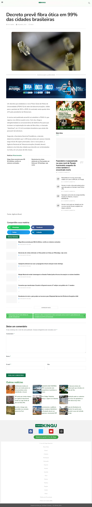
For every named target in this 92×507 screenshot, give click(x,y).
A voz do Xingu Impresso (46, 443)
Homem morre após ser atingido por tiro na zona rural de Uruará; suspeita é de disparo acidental (72, 206)
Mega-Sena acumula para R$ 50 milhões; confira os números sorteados (16, 161)
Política (46, 483)
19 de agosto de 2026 (25, 244)
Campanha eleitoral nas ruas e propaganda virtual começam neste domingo (40, 264)
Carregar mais (46, 307)
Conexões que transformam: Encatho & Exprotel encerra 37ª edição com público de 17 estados (46, 285)
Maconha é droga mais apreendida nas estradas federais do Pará (21, 409)
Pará (46, 475)
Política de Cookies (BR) (46, 501)
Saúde (46, 490)
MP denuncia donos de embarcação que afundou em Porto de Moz (75, 388)
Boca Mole (46, 447)
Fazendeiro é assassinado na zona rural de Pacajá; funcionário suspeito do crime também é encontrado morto (66, 165)
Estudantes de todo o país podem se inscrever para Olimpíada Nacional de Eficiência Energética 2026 (48, 296)
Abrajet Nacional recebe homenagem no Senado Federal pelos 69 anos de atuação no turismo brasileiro (49, 274)
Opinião (46, 472)
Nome (8, 356)
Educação (46, 461)
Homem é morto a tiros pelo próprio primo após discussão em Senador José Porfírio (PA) (72, 187)
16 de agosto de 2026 (25, 266)
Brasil (46, 450)
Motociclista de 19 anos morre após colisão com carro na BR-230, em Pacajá (72, 178)
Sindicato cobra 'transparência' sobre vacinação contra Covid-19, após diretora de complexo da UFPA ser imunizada (57, 316)
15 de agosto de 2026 (25, 277)
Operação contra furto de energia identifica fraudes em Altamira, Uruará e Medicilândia (73, 196)
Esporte (46, 465)
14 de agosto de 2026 (25, 287)
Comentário (10, 334)
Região (46, 486)
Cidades (46, 454)
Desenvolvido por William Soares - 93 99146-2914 (46, 505)
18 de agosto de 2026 (25, 255)
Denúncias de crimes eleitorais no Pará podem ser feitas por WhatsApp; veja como (41, 162)
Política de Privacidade (46, 497)
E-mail (8, 364)
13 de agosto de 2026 (25, 298)
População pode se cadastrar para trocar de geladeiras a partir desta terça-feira (75, 398)
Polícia (46, 479)
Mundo (46, 468)
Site (48, 364)
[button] (2, 2)
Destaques (46, 458)
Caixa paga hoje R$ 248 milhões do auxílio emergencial (18, 316)
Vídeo (46, 493)
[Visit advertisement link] (29, 189)
